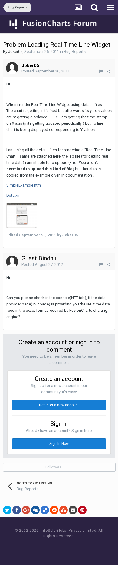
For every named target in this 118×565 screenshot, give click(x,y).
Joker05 (15, 51)
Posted (45, 71)
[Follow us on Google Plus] (80, 547)
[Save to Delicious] (45, 510)
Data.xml (13, 195)
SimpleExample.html (24, 185)
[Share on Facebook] (16, 510)
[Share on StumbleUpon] (63, 510)
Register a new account (59, 405)
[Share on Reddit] (54, 510)
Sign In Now (59, 444)
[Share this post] (108, 71)
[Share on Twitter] (7, 510)
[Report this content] (101, 71)
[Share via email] (73, 510)
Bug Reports (75, 51)
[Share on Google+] (26, 510)
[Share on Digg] (35, 510)
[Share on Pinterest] (82, 510)
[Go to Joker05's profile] (12, 68)
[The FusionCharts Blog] (39, 547)
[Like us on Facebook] (53, 547)
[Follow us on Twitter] (66, 547)
